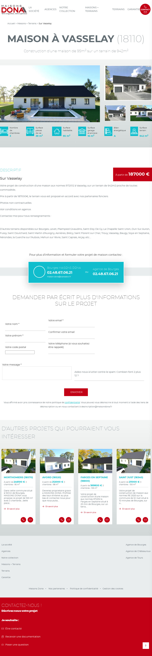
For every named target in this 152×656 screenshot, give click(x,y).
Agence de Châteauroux (138, 551)
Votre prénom (14, 335)
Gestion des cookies (113, 589)
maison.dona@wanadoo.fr (59, 277)
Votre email (55, 320)
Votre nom (12, 324)
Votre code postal (15, 347)
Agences (50, 9)
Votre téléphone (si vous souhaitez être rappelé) (68, 345)
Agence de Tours (134, 558)
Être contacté (13, 628)
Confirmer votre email (61, 332)
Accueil (11, 24)
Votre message (12, 365)
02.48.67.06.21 (59, 272)
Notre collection (67, 9)
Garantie (134, 9)
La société (34, 9)
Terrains (118, 9)
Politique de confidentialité (84, 589)
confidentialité (72, 403)
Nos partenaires (57, 589)
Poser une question (17, 645)
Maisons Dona (36, 589)
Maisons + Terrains (92, 9)
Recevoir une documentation (23, 637)
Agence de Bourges (136, 545)
